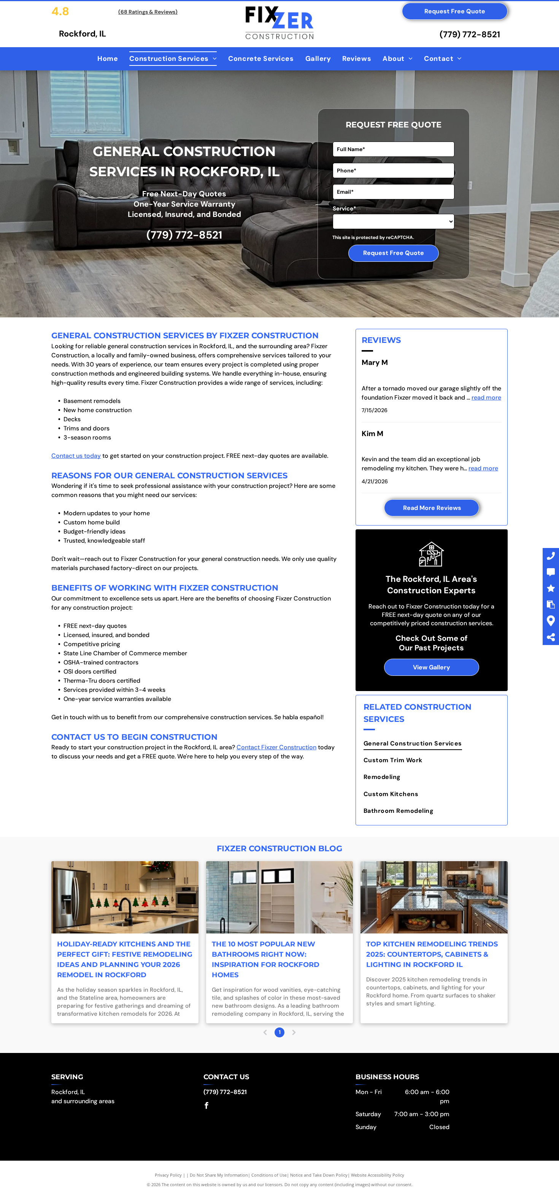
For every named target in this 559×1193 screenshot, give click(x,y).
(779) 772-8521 (470, 34)
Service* (344, 208)
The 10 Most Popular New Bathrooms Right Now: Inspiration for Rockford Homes (265, 959)
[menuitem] (108, 58)
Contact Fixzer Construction (276, 747)
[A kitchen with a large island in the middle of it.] (434, 897)
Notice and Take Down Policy (319, 1175)
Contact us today (76, 456)
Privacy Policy (168, 1175)
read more (486, 397)
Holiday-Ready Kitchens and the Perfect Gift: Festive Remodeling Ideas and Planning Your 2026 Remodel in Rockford (124, 959)
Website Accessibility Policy (377, 1175)
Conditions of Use (269, 1175)
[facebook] (206, 1106)
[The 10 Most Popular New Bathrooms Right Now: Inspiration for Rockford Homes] (279, 897)
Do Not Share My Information (219, 1175)
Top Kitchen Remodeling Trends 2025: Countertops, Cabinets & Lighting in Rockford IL (432, 954)
